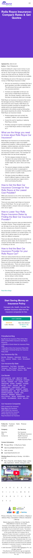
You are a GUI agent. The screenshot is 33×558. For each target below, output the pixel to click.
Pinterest (23, 424)
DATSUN (3, 382)
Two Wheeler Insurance (25, 434)
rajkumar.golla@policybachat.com (14, 448)
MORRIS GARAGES (7, 393)
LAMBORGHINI (5, 387)
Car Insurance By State (9, 363)
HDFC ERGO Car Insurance (9, 410)
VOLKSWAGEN (12, 398)
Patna (3, 361)
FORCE (21, 382)
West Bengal (21, 368)
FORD (26, 382)
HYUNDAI (25, 383)
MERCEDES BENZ (6, 391)
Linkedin (11, 426)
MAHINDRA (4, 389)
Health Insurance (23, 436)
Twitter (18, 424)
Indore (19, 359)
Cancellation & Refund (17, 518)
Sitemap (16, 519)
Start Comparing (16, 318)
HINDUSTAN (5, 383)
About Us (4, 432)
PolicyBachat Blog (8, 336)
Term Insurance (22, 438)
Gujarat (29, 368)
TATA (27, 396)
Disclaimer (28, 518)
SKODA (14, 396)
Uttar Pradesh (13, 368)
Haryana (20, 370)
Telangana (4, 368)
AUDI (13, 378)
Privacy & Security (6, 516)
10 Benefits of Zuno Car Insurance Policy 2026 (14, 348)
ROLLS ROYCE (5, 396)
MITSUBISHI (24, 391)
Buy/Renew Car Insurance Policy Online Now (14, 339)
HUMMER (19, 383)
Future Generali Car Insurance (10, 412)
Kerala (3, 370)
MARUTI (11, 389)
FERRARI (10, 382)
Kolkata (14, 359)
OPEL (22, 393)
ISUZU (9, 385)
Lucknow (8, 359)
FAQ (2, 434)
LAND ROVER (16, 387)
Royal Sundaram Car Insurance (10, 416)
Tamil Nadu (13, 366)
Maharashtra (5, 366)
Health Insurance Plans (24, 439)
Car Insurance (22, 432)
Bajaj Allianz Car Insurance (9, 408)
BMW (25, 378)
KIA (25, 385)
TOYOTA (3, 398)
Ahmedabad (26, 359)
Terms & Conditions (18, 516)
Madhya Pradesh (11, 370)
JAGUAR (15, 385)
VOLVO (20, 398)
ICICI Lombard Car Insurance (10, 406)
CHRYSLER (19, 380)
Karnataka (21, 366)
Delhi (25, 370)
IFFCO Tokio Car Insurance (9, 414)
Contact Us (4, 436)
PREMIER (12, 394)
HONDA (12, 383)
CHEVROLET (10, 380)
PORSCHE (4, 394)
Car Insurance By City (9, 354)
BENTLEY (19, 378)
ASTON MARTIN (6, 378)
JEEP (20, 385)
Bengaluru (10, 357)
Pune (2, 359)
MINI (18, 391)
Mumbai (3, 357)
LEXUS (23, 387)
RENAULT (19, 394)
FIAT (16, 382)
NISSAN (16, 393)
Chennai (24, 357)
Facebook (12, 424)
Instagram (4, 426)
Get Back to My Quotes (24, 325)
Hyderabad (18, 357)
